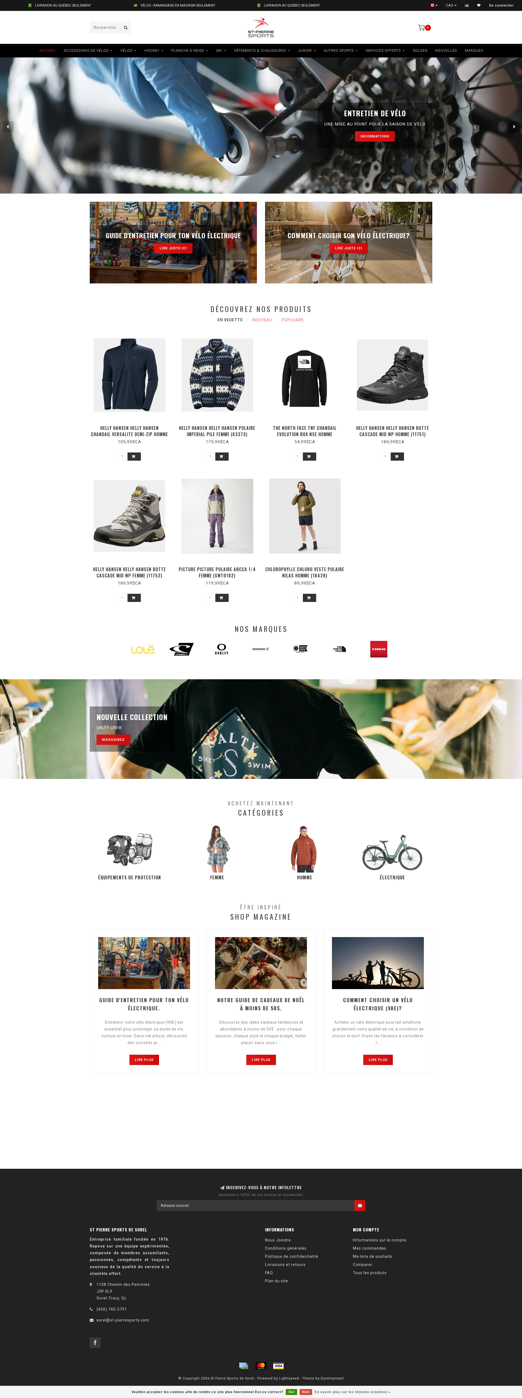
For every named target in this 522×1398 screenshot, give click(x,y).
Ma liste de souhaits (372, 1256)
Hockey (151, 50)
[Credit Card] (243, 1366)
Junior (305, 50)
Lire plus (144, 1060)
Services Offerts (383, 50)
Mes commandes (369, 1248)
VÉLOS (126, 50)
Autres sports (339, 50)
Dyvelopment (332, 1378)
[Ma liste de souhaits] (479, 5)
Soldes (420, 50)
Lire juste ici (173, 248)
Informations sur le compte (379, 1240)
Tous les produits (370, 1273)
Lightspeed (289, 1378)
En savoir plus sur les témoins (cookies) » (353, 1392)
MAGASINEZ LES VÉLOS (359, 136)
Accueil (47, 50)
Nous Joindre (278, 1240)
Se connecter (501, 5)
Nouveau (262, 320)
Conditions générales (286, 1248)
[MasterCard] (261, 1366)
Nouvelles (446, 50)
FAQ (269, 1273)
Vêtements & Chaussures (260, 50)
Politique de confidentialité (291, 1256)
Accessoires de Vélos (86, 50)
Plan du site (276, 1281)
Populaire (293, 320)
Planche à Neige (187, 50)
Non (305, 1392)
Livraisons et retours (285, 1264)
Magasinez (113, 740)
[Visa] (278, 1366)
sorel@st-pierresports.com (123, 1320)
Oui (291, 1392)
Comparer (362, 1264)
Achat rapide (131, 426)
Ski (219, 50)
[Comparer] (467, 5)
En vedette (230, 320)
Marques (474, 50)
